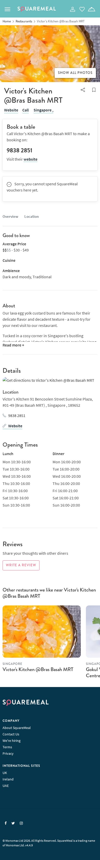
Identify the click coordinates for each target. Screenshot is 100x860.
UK (5, 772)
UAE (6, 785)
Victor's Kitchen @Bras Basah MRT (38, 669)
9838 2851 (16, 415)
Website (11, 109)
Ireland (8, 779)
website (30, 159)
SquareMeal (36, 9)
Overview (10, 216)
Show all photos (75, 73)
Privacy (8, 753)
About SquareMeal (17, 727)
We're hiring (12, 740)
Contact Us (11, 734)
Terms (7, 747)
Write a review (21, 565)
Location (31, 216)
